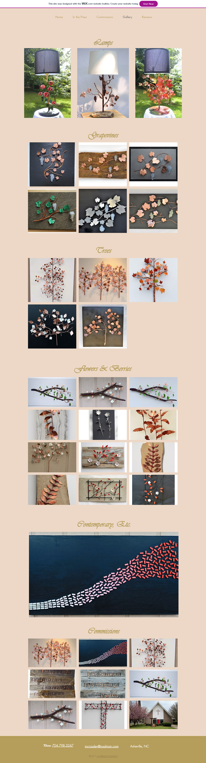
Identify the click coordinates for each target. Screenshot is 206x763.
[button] (52, 164)
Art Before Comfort (107, 756)
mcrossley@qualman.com (102, 746)
